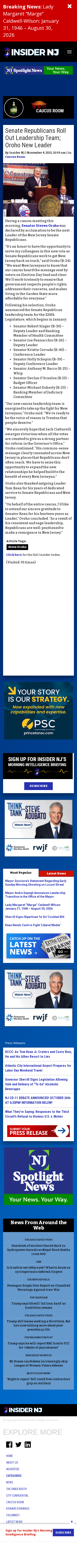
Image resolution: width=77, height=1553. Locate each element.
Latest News (56, 873)
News (9, 1482)
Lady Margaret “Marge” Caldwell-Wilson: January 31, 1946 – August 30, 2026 (31, 20)
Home (9, 1456)
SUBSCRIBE (38, 786)
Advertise (12, 1469)
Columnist (13, 1515)
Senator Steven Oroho (40, 226)
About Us (12, 1462)
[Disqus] (38, 620)
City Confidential (17, 1495)
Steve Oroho (17, 547)
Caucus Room (15, 157)
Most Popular (21, 873)
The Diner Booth (16, 1489)
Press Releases (15, 1043)
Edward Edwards (17, 1508)
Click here (14, 555)
